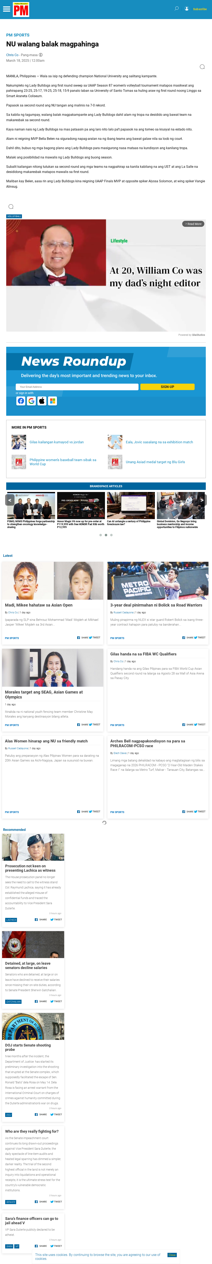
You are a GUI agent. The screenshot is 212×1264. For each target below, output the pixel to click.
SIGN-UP (167, 387)
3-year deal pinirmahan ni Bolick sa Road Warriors (156, 605)
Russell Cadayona (123, 612)
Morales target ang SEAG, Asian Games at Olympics (44, 695)
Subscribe (200, 9)
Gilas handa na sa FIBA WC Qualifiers (143, 654)
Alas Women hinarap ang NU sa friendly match (46, 741)
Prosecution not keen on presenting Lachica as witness (30, 868)
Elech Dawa (120, 753)
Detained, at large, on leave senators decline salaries (28, 965)
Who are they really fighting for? (32, 1131)
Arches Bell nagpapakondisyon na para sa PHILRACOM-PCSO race (147, 743)
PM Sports (17, 35)
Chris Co (12, 55)
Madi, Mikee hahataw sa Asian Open (38, 605)
